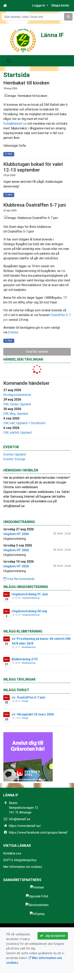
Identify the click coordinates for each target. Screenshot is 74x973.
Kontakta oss (12, 853)
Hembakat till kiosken (26, 83)
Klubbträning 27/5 (25, 659)
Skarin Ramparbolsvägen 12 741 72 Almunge (23, 807)
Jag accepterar (54, 936)
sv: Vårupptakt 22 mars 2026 (33, 714)
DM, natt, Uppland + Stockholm (24, 423)
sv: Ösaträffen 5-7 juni (28, 697)
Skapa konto (60, 5)
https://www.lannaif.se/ (25, 826)
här (63, 271)
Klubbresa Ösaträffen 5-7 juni (34, 205)
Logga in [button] (39, 5)
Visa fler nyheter (37, 351)
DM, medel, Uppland (17, 404)
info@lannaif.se (19, 819)
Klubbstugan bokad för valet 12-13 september (33, 167)
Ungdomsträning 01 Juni (30, 594)
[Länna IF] (23, 40)
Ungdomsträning (30, 598)
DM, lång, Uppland (15, 414)
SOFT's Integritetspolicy (20, 860)
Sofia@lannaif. (13, 123)
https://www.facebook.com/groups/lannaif (38, 832)
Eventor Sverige (14, 459)
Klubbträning (29, 647)
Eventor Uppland (14, 454)
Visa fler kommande (20, 579)
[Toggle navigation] (8, 61)
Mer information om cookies (22, 867)
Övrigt (25, 701)
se (24, 123)
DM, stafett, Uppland (17, 432)
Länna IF (52, 35)
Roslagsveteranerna (17, 395)
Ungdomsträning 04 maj (29, 611)
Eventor (13, 332)
